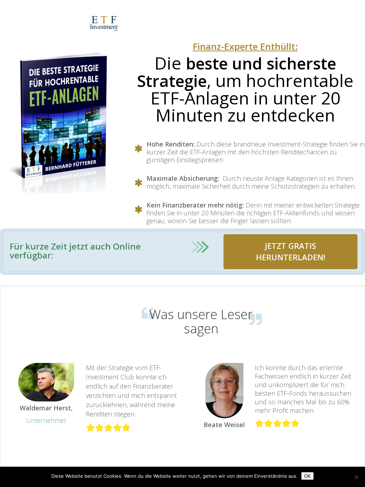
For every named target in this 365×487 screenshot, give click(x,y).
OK (307, 476)
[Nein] (356, 477)
